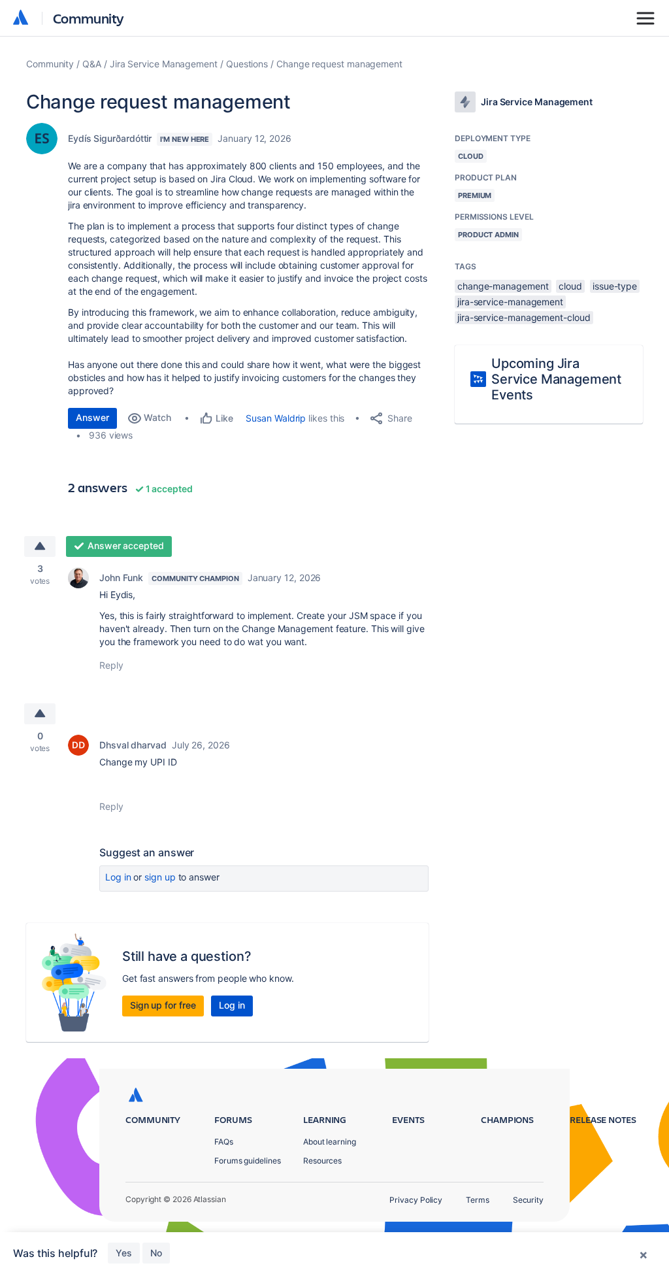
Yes (124, 1252)
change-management (503, 286)
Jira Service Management (164, 63)
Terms (477, 1200)
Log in (118, 876)
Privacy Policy (415, 1200)
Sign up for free (163, 1005)
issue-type (615, 286)
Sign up (159, 876)
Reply (111, 665)
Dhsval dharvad (133, 744)
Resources (322, 1160)
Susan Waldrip (276, 418)
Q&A (91, 63)
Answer (92, 417)
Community (88, 17)
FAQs (223, 1142)
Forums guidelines (247, 1160)
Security (528, 1200)
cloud (570, 286)
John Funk (121, 577)
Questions (247, 63)
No (156, 1252)
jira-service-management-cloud (524, 317)
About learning (329, 1142)
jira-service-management (510, 301)
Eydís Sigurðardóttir (110, 138)
